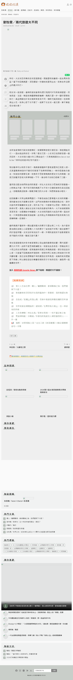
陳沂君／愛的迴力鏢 (48, 416)
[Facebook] (5, 79)
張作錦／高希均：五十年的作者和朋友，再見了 (23, 522)
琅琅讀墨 (57, 10)
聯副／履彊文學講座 (14, 650)
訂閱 (54, 670)
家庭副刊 (16, 14)
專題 (42, 10)
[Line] (5, 85)
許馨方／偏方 (11, 525)
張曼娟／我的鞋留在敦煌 (15, 528)
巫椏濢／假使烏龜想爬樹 (16, 389)
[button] (5, 92)
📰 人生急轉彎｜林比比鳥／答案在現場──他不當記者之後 (38, 312)
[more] (66, 116)
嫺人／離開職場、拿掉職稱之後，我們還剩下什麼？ (25, 518)
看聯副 (10, 10)
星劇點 (36, 10)
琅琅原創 (49, 10)
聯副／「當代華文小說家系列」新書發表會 (22, 654)
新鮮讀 (3, 10)
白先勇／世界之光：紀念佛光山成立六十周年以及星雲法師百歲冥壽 (31, 532)
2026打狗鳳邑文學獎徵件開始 (17, 657)
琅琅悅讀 (4, 14)
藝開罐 (23, 10)
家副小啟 (10, 416)
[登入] (68, 4)
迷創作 (30, 10)
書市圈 (16, 10)
